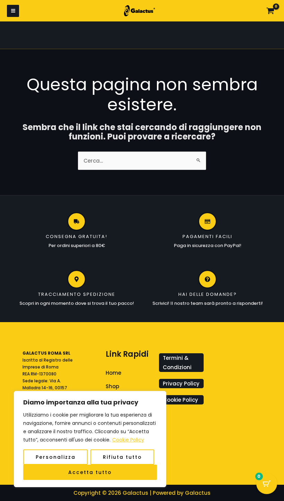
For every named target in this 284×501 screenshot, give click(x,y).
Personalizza (56, 457)
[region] (90, 439)
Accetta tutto (90, 472)
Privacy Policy (181, 383)
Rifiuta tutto (122, 457)
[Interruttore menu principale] (13, 11)
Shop (112, 386)
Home (113, 372)
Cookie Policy (128, 439)
